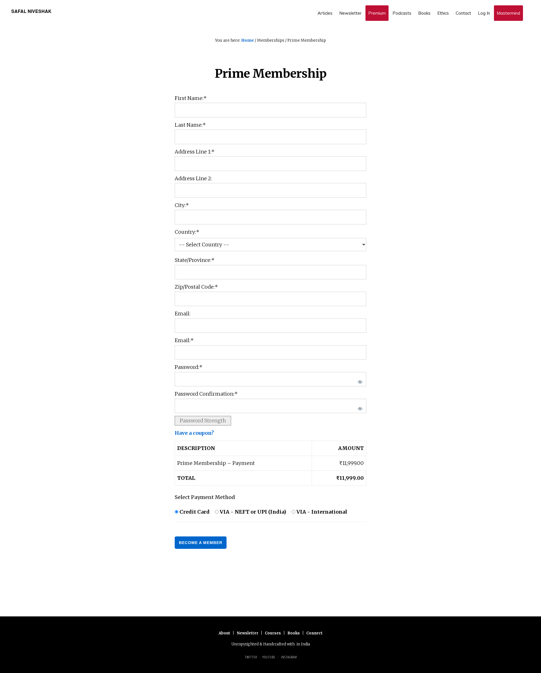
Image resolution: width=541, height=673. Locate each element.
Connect (314, 633)
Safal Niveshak (31, 11)
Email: (182, 313)
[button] (527, 9)
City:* (182, 205)
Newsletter (247, 633)
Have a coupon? (194, 433)
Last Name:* (190, 125)
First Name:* (191, 98)
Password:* (188, 367)
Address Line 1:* (194, 151)
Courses (273, 633)
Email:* (184, 340)
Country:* (187, 232)
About (224, 633)
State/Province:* (194, 260)
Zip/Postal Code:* (196, 287)
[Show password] (359, 380)
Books (293, 633)
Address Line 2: (193, 178)
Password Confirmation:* (206, 394)
